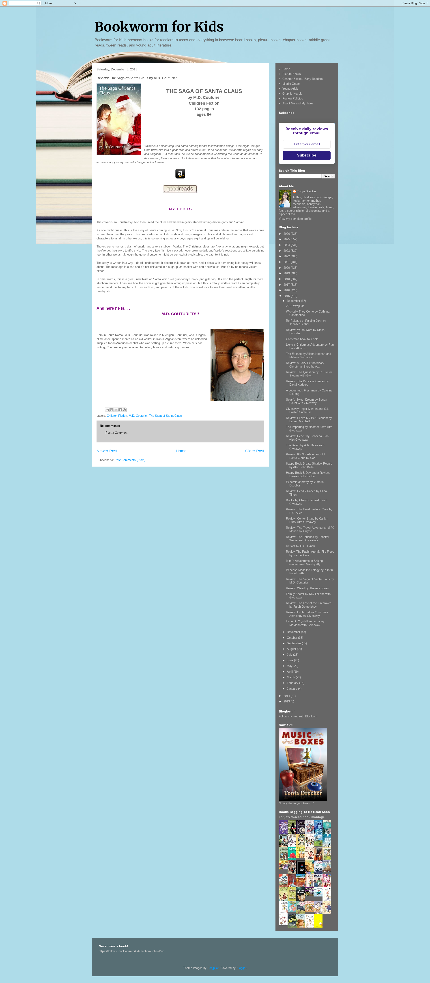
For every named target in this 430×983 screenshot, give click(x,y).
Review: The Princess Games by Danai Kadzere (307, 383)
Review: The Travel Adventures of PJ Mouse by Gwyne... (310, 529)
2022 (287, 256)
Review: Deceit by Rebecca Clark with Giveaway (307, 437)
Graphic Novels (292, 93)
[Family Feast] (301, 857)
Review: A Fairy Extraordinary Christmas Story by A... (305, 364)
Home (181, 451)
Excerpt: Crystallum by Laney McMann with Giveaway (305, 623)
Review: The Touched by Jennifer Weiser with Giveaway (307, 538)
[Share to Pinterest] (124, 410)
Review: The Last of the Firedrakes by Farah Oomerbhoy (308, 604)
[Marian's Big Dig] (319, 845)
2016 (287, 290)
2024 (287, 245)
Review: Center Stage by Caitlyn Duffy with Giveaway (307, 520)
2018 (287, 279)
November (294, 632)
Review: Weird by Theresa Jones (307, 588)
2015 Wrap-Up (295, 306)
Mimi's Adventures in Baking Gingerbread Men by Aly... (304, 562)
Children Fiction (117, 415)
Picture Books (291, 74)
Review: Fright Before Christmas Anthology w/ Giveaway (307, 614)
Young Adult (290, 88)
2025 (287, 239)
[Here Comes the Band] (293, 846)
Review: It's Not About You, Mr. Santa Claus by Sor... (306, 456)
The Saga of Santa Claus (165, 415)
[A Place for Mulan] (310, 859)
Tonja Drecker (306, 191)
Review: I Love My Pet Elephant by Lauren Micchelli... (309, 419)
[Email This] (107, 410)
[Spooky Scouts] (310, 895)
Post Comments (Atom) (130, 460)
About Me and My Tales (297, 103)
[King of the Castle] (293, 900)
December (294, 300)
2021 (287, 262)
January (292, 688)
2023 (287, 250)
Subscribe (306, 155)
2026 (287, 233)
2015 (287, 296)
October (292, 637)
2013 (287, 701)
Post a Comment (116, 432)
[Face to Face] (310, 873)
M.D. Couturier (138, 415)
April (290, 671)
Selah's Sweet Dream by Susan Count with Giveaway (306, 401)
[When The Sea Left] (328, 870)
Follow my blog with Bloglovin (298, 716)
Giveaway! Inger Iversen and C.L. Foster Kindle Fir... (307, 410)
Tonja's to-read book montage (302, 817)
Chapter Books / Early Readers (302, 78)
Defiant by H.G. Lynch (300, 546)
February (293, 683)
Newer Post (107, 451)
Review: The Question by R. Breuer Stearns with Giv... (309, 373)
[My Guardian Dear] (293, 911)
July (290, 654)
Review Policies (292, 98)
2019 (287, 273)
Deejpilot (213, 968)
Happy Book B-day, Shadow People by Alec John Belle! (309, 465)
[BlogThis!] (111, 410)
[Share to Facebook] (120, 410)
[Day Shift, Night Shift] (284, 868)
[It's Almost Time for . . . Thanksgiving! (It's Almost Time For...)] (310, 911)
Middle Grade (291, 83)
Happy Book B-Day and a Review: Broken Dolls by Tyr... (308, 474)
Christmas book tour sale (302, 339)
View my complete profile (295, 218)
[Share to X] (116, 410)
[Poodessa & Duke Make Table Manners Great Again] (284, 924)
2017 (287, 284)
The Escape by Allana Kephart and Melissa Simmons (308, 355)
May (290, 666)
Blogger (241, 968)
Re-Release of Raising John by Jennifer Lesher (306, 322)
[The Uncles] (319, 886)
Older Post (254, 451)
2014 (287, 696)
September (294, 643)
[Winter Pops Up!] (293, 859)
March (291, 677)
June (290, 660)
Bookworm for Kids (159, 26)
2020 (287, 267)
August (292, 649)
